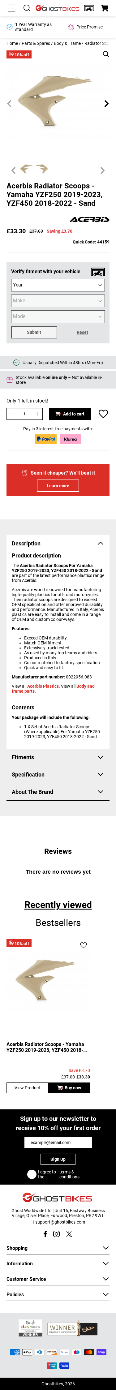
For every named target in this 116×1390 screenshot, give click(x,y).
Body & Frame (67, 43)
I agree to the (58, 1174)
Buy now (73, 1087)
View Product (27, 1087)
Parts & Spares (36, 43)
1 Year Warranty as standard (33, 27)
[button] (89, 8)
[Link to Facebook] (45, 1234)
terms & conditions (69, 1174)
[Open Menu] (11, 8)
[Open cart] (105, 8)
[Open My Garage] (89, 8)
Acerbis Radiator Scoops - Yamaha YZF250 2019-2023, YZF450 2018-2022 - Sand (45, 1047)
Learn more (58, 485)
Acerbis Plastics (43, 686)
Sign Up (58, 1159)
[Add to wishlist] (103, 414)
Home (12, 43)
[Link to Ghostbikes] (58, 8)
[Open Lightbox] (104, 51)
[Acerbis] (90, 220)
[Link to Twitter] (69, 1234)
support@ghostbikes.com (60, 1222)
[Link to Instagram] (56, 1234)
